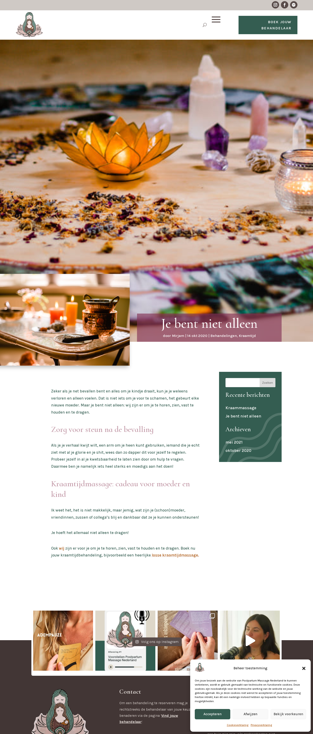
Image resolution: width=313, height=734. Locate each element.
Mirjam (178, 336)
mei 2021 (233, 442)
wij (61, 548)
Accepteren (212, 714)
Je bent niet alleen (243, 416)
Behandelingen (223, 336)
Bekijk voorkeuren (288, 714)
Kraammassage (240, 407)
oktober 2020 (238, 450)
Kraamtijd (247, 336)
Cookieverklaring (237, 725)
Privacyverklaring (261, 725)
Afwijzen (250, 714)
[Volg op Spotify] (293, 4)
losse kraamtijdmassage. (175, 555)
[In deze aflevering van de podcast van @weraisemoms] (250, 641)
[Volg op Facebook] (284, 4)
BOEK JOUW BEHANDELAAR (276, 25)
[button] (304, 668)
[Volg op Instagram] (275, 4)
